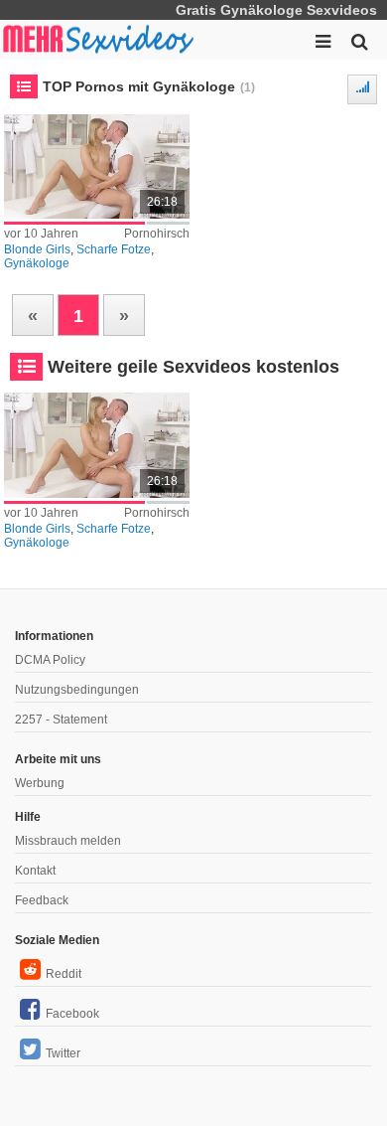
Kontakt (35, 871)
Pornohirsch (157, 234)
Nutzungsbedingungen (77, 690)
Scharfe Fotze (113, 249)
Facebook (72, 1014)
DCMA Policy (50, 660)
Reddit (63, 974)
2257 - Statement (61, 719)
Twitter (63, 1053)
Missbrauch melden (68, 841)
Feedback (41, 900)
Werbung (39, 783)
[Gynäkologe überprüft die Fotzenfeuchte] (97, 166)
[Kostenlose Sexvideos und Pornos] (99, 40)
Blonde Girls (37, 249)
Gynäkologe (36, 263)
